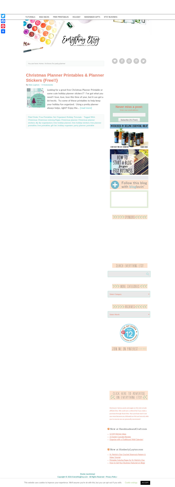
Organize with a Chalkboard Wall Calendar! (126, 440)
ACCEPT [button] (145, 483)
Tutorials (78, 117)
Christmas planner (69, 120)
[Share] (3, 31)
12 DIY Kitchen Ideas (118, 434)
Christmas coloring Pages (49, 120)
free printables (43, 125)
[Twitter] (3, 15)
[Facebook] (3, 21)
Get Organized (59, 117)
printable (90, 125)
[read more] (86, 108)
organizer (69, 125)
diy (37, 123)
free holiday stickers (81, 123)
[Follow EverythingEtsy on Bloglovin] (129, 189)
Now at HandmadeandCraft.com (128, 428)
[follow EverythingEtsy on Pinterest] (129, 350)
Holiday (69, 117)
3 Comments (47, 85)
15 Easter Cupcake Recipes (120, 437)
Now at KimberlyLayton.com (126, 449)
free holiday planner (62, 123)
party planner (80, 125)
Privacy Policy (111, 477)
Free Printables (45, 117)
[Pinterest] (3, 26)
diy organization (46, 123)
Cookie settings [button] (131, 483)
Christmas (32, 120)
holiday (61, 125)
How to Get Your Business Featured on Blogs (127, 463)
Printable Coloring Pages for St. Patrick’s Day (127, 460)
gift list (54, 125)
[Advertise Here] (129, 399)
